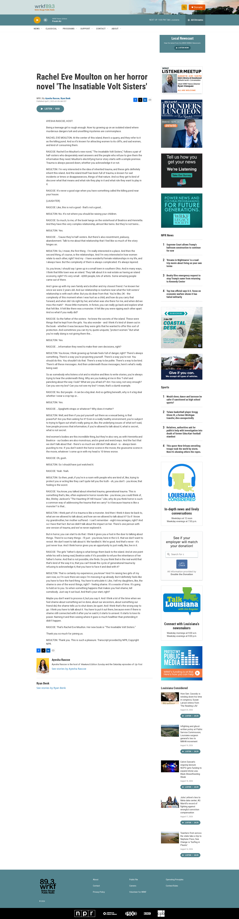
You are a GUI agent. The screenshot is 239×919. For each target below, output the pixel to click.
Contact (101, 29)
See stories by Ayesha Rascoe (69, 668)
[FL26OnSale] (181, 124)
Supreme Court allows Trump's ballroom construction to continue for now (184, 247)
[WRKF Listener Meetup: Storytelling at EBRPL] (181, 80)
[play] (37, 20)
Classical (51, 29)
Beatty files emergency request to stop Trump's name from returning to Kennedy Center (184, 278)
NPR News (167, 235)
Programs (69, 29)
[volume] (45, 20)
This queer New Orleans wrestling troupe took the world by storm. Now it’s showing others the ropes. (184, 448)
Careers (132, 886)
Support (85, 29)
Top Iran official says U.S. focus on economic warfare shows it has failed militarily (184, 293)
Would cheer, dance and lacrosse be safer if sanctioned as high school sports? (184, 399)
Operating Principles (174, 880)
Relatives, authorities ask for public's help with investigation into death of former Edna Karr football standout (184, 432)
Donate (198, 7)
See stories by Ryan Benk (51, 688)
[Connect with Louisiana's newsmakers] (181, 602)
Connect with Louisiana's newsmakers (181, 626)
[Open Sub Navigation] (42, 29)
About (115, 29)
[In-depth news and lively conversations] (181, 482)
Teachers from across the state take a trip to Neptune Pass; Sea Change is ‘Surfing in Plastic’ (191, 839)
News (37, 29)
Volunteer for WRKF (137, 892)
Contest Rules (172, 886)
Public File (133, 880)
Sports (165, 387)
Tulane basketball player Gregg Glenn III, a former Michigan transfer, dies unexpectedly (182, 415)
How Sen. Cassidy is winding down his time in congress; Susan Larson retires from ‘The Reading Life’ (191, 699)
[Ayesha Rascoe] (43, 666)
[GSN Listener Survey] (181, 170)
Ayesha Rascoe (52, 98)
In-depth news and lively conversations (181, 511)
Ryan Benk (65, 98)
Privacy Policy (99, 892)
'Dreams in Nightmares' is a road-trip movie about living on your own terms (184, 263)
